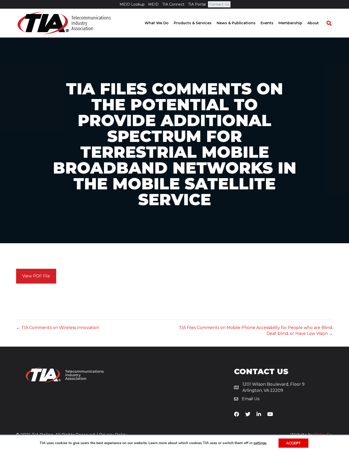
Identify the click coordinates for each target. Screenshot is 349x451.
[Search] (326, 23)
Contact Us (219, 4)
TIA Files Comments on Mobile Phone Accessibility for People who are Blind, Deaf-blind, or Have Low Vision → (256, 330)
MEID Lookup (132, 4)
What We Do (157, 23)
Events (267, 23)
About (313, 23)
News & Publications (236, 23)
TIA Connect (173, 4)
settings (259, 443)
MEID (153, 4)
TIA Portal (197, 4)
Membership (290, 23)
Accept (293, 443)
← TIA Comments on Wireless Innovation (57, 327)
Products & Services (193, 23)
